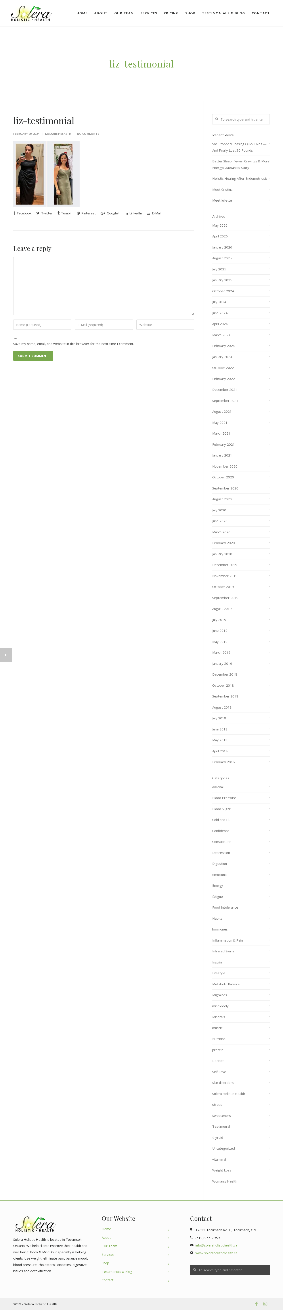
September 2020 (225, 488)
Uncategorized (223, 1148)
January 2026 (222, 247)
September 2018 (225, 696)
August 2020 (222, 499)
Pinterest (88, 213)
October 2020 (223, 477)
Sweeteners (221, 1115)
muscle (217, 1028)
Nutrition (219, 1038)
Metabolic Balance (226, 984)
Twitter (46, 213)
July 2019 (219, 619)
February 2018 (223, 762)
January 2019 (222, 663)
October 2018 (223, 685)
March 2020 (221, 532)
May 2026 (220, 225)
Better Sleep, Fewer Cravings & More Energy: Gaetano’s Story (241, 164)
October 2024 (223, 291)
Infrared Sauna (223, 951)
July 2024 (219, 302)
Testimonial (221, 1126)
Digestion (219, 863)
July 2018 (219, 718)
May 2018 (220, 740)
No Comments (88, 134)
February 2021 (223, 444)
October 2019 (223, 586)
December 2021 (224, 389)
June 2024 (220, 313)
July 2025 (219, 269)
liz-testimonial (43, 120)
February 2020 (223, 543)
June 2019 (220, 630)
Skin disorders (223, 1082)
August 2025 (222, 258)
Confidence (220, 830)
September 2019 (225, 597)
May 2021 (220, 422)
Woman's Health (224, 1181)
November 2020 (224, 466)
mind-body (220, 1006)
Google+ (113, 213)
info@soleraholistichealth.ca (216, 1245)
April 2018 (220, 751)
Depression (221, 852)
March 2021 (221, 433)
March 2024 (221, 335)
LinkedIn (135, 213)
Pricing (171, 13)
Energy (217, 885)
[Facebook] (256, 1303)
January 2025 (222, 280)
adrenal (218, 787)
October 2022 (223, 367)
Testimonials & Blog (223, 13)
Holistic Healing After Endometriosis (240, 178)
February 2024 (223, 345)
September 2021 (225, 400)
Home (82, 13)
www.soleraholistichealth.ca (216, 1253)
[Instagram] (265, 1303)
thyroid (217, 1137)
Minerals (218, 1017)
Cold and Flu (221, 819)
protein (217, 1050)
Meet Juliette (222, 200)
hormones (220, 929)
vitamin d (219, 1159)
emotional (219, 874)
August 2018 (222, 707)
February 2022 (223, 378)
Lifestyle (218, 973)
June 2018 (220, 729)
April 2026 (220, 236)
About (101, 13)
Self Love (219, 1071)
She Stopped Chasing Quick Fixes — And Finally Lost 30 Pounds (239, 147)
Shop (190, 13)
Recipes (218, 1060)
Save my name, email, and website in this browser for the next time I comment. (73, 343)
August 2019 (222, 608)
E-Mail (156, 213)
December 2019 (224, 565)
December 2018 (224, 674)
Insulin (217, 962)
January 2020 (222, 554)
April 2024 (220, 324)
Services (149, 13)
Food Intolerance (225, 907)
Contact (261, 13)
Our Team (124, 13)
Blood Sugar (221, 809)
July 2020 (219, 510)
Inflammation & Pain (227, 940)
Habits (217, 918)
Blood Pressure (224, 798)
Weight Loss (221, 1170)
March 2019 (221, 652)
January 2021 (222, 455)
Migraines (219, 995)
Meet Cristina (222, 189)
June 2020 (220, 521)
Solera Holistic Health (228, 1093)
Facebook (23, 213)
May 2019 (220, 641)
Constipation (221, 841)
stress (217, 1104)
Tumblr (66, 213)
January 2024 (222, 356)
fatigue (217, 896)
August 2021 (222, 411)
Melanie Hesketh (58, 134)
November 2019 (224, 576)
